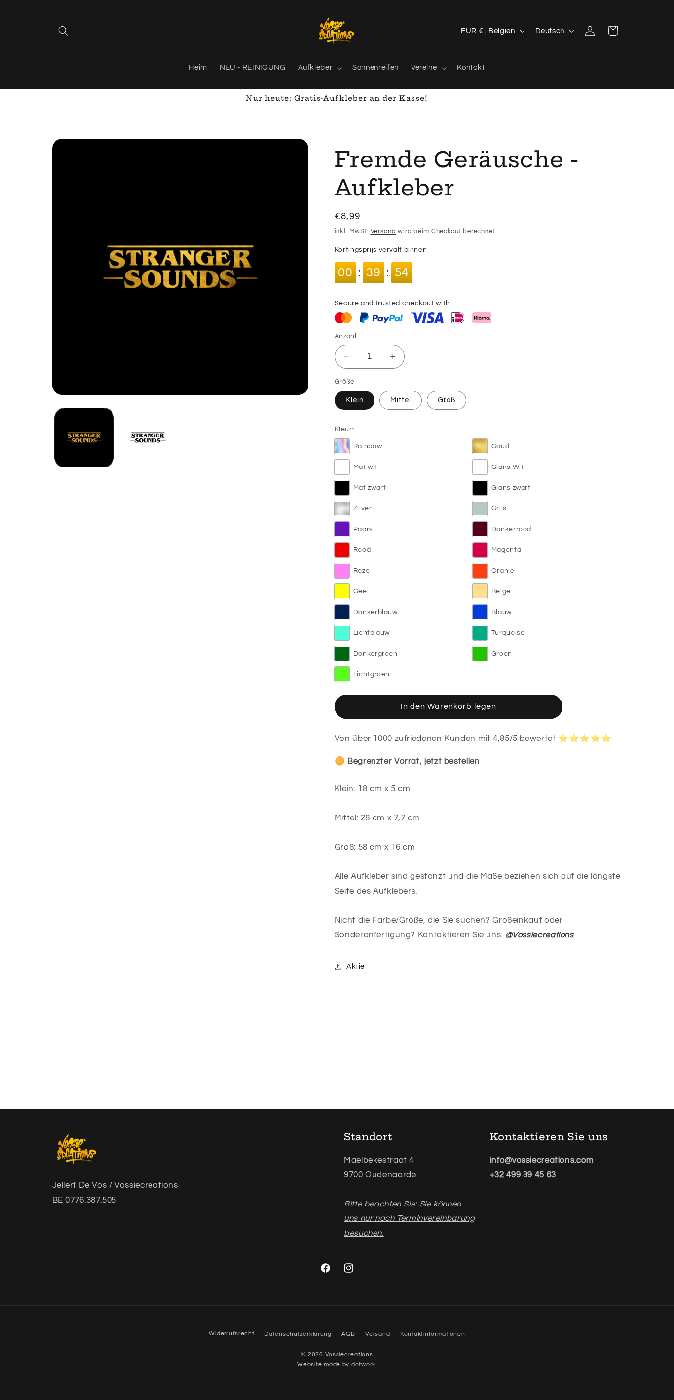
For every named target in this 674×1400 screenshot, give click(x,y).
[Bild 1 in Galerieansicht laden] (84, 437)
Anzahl (346, 336)
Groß (446, 400)
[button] (63, 30)
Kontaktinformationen (432, 1334)
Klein (354, 400)
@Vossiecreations (539, 935)
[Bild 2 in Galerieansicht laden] (147, 437)
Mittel (400, 400)
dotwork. (364, 1364)
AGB (348, 1334)
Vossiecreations (349, 1354)
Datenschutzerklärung (298, 1334)
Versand (383, 232)
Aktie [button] (355, 967)
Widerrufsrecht (231, 1333)
